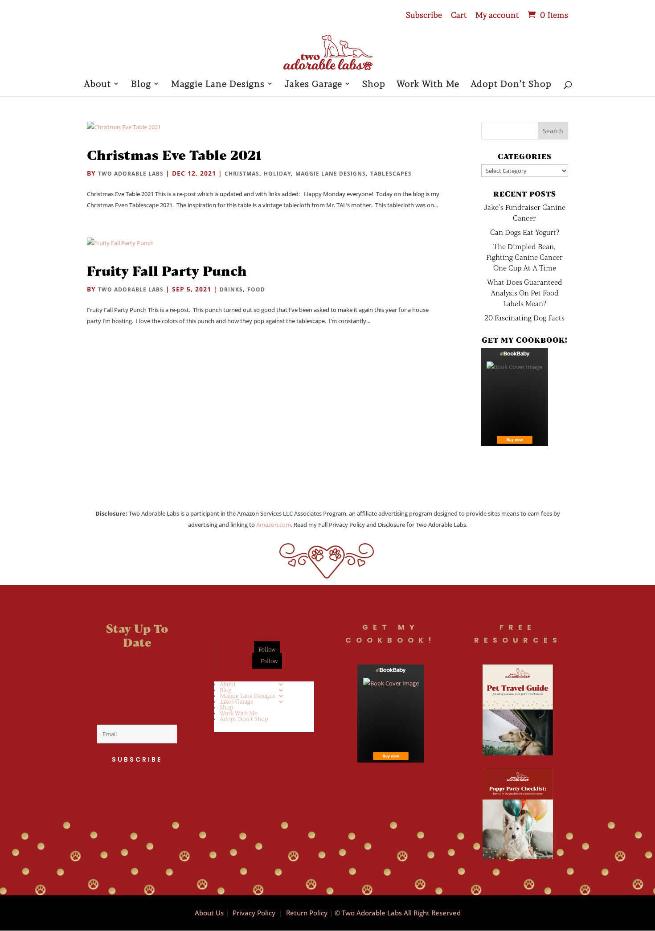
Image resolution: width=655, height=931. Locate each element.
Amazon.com (273, 525)
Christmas (242, 173)
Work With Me (428, 84)
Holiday (277, 173)
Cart (459, 15)
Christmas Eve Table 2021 (174, 155)
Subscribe (424, 15)
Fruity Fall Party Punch (167, 270)
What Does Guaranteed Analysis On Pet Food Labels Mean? (524, 293)
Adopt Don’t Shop (511, 84)
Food (256, 289)
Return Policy (307, 912)
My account (497, 15)
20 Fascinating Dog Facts (524, 317)
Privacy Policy (254, 912)
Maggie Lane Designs (218, 84)
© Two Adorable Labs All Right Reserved (398, 912)
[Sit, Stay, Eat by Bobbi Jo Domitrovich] (514, 397)
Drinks (231, 289)
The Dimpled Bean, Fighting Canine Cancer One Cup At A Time (524, 257)
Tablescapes (391, 173)
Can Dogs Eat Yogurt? (524, 232)
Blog (141, 84)
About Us (209, 912)
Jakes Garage (313, 84)
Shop (373, 84)
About (97, 84)
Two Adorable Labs (131, 173)
